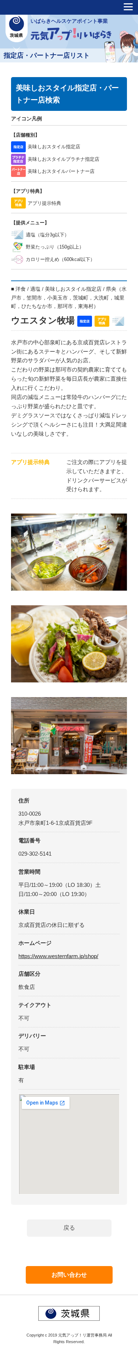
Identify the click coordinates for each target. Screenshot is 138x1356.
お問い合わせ (69, 1275)
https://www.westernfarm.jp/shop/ (58, 956)
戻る (69, 1228)
